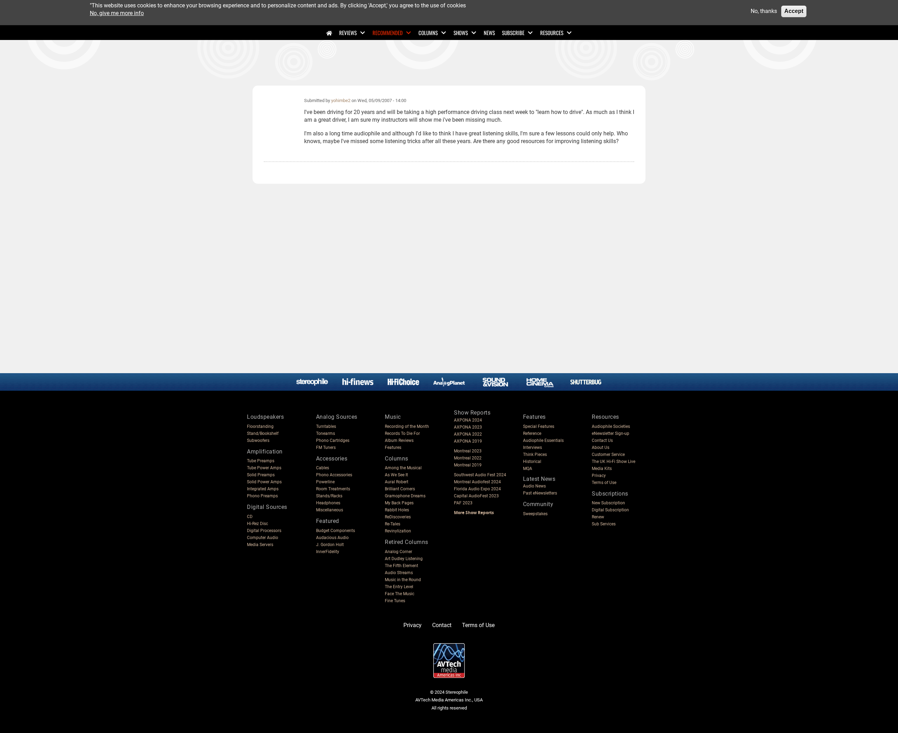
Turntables (326, 426)
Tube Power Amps (264, 467)
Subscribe (513, 32)
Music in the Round (403, 579)
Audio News (534, 486)
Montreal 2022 (468, 458)
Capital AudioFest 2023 (476, 495)
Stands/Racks (329, 495)
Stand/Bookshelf (263, 433)
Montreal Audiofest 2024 (477, 481)
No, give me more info (117, 13)
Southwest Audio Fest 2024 (480, 474)
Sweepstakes (535, 513)
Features (393, 447)
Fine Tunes (395, 600)
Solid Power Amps (264, 481)
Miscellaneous (329, 509)
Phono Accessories (334, 474)
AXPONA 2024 (468, 420)
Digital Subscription (610, 509)
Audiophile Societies (611, 426)
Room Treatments (333, 488)
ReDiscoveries (398, 517)
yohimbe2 (340, 100)
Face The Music (399, 593)
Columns (428, 32)
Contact (441, 625)
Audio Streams (399, 572)
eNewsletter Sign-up (610, 433)
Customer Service (608, 454)
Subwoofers (258, 440)
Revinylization (398, 531)
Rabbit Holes (397, 509)
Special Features (538, 426)
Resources (551, 32)
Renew (598, 517)
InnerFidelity (327, 551)
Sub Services (604, 524)
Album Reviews (399, 440)
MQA (527, 468)
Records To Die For (402, 433)
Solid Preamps (261, 474)
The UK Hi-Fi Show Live (613, 461)
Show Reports (472, 412)
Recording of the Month (407, 426)
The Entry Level (399, 586)
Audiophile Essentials (543, 440)
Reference (532, 433)
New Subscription (608, 502)
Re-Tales (392, 524)
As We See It (396, 474)
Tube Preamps (260, 460)
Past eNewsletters (540, 493)
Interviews (532, 447)
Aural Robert (396, 481)
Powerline (325, 481)
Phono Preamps (262, 495)
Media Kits (602, 468)
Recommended (388, 32)
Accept (793, 11)
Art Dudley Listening (404, 558)
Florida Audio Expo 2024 (477, 488)
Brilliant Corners (400, 488)
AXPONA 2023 (468, 427)
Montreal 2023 (468, 451)
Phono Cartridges (332, 440)
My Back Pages (399, 502)
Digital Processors (264, 530)
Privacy (599, 475)
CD (250, 516)
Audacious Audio (332, 537)
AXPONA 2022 (468, 434)
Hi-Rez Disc (257, 523)
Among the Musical (403, 467)
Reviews (348, 32)
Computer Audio (262, 537)
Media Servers (260, 544)
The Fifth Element (401, 565)
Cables (322, 467)
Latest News (539, 479)
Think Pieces (535, 454)
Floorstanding (260, 426)
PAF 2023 (463, 502)
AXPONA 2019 (468, 441)
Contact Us (602, 440)
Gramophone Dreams (405, 495)
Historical (532, 461)
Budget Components (335, 530)
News (489, 32)
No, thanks (764, 11)
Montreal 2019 (468, 465)
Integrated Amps (263, 488)
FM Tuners (326, 447)
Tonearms (325, 433)
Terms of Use (604, 482)
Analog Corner (398, 551)
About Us (600, 447)
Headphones (328, 502)
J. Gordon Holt (330, 544)
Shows (461, 32)
